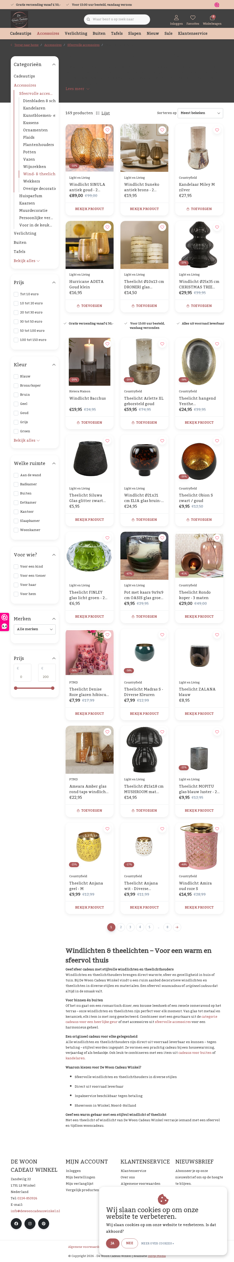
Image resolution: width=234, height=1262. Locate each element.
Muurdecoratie (33, 210)
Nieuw (153, 33)
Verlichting (76, 33)
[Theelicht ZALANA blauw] (199, 653)
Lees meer (75, 89)
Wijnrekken (34, 166)
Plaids (29, 137)
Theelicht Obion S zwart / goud (196, 498)
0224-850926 (27, 1198)
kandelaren (75, 1058)
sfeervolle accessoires (173, 1022)
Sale (169, 33)
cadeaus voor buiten (195, 1053)
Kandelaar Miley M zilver (197, 187)
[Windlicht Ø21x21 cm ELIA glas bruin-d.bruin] (144, 459)
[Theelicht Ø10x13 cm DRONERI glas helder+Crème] (144, 245)
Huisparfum (30, 196)
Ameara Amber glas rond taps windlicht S (88, 789)
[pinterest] (43, 1223)
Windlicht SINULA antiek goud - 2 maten (87, 187)
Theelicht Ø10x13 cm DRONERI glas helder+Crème (144, 284)
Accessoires (48, 33)
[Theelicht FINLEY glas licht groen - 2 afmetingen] (90, 556)
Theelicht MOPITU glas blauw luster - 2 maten (198, 789)
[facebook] (16, 1223)
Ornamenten (35, 130)
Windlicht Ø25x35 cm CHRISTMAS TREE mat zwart (199, 284)
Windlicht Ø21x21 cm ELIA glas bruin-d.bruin (142, 498)
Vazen (29, 159)
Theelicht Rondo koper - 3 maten (195, 595)
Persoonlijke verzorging (37, 218)
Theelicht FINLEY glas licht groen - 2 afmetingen (87, 595)
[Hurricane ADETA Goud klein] (90, 245)
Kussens (31, 123)
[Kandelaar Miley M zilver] (199, 148)
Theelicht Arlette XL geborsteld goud (144, 401)
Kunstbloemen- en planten (39, 115)
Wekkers (31, 181)
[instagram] (29, 1223)
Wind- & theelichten (39, 174)
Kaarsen (27, 203)
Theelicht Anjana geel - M (86, 886)
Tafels (117, 33)
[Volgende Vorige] (177, 927)
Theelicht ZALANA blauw (197, 692)
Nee (129, 1243)
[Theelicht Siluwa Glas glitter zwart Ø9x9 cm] (90, 459)
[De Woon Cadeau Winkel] (19, 19)
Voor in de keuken (36, 225)
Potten (29, 152)
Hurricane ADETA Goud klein (86, 284)
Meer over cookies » (157, 1243)
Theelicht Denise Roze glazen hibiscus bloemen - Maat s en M (88, 692)
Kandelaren (34, 108)
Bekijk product (89, 209)
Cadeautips (20, 33)
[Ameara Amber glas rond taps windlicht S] (90, 750)
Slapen (134, 33)
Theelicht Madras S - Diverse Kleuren (143, 692)
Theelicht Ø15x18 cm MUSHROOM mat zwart (144, 789)
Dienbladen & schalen (39, 101)
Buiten (99, 33)
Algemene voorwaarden (85, 1247)
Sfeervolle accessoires (37, 93)
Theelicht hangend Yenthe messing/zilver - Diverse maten (197, 401)
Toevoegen (201, 209)
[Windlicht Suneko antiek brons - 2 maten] (144, 148)
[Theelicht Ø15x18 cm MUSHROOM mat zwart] (144, 750)
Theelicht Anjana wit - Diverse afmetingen (141, 886)
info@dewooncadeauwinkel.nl (35, 1211)
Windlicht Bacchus (87, 399)
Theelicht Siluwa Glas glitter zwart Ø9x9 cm (86, 498)
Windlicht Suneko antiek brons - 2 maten (141, 187)
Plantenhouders (38, 145)
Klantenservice (192, 33)
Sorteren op (167, 113)
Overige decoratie (39, 188)
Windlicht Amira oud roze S (195, 886)
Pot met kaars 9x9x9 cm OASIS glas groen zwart (143, 595)
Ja (113, 1243)
